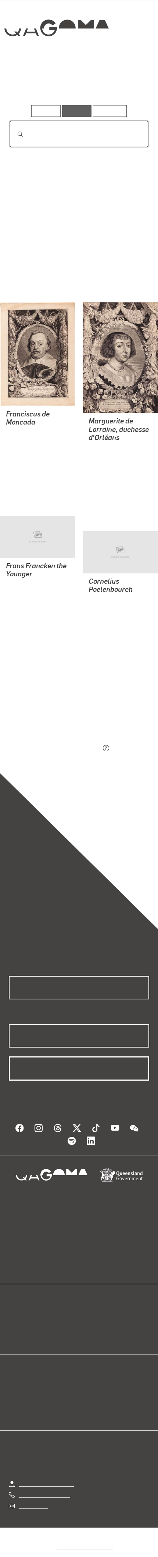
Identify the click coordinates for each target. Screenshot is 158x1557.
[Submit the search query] (14, 134)
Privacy (90, 1531)
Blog (88, 1310)
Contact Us (33, 1499)
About (89, 1319)
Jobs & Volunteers (45, 1531)
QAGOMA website (32, 1319)
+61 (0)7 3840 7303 (44, 1488)
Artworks (30, 84)
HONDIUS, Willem (29, 602)
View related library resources (47, 707)
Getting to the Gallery (46, 1476)
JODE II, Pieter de (111, 626)
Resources (110, 111)
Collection (56, 54)
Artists (77, 84)
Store (15, 1328)
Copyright (124, 1531)
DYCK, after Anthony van (37, 451)
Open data (22, 1310)
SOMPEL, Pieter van (114, 466)
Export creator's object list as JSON (54, 748)
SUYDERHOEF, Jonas (33, 433)
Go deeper (126, 84)
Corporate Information (85, 1540)
